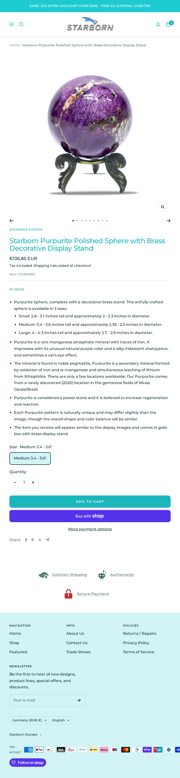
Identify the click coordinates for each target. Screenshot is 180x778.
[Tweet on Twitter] (40, 540)
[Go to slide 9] (107, 220)
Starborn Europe (26, 229)
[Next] (169, 220)
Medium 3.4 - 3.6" (30, 458)
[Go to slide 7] (98, 220)
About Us (75, 633)
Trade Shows (78, 652)
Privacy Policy (136, 643)
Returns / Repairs (139, 633)
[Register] (79, 700)
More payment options (90, 529)
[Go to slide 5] (90, 220)
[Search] (21, 24)
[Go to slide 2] (77, 220)
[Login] (158, 24)
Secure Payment (93, 594)
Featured (18, 652)
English (58, 720)
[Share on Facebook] (26, 540)
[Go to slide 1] (73, 220)
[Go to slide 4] (85, 220)
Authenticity (122, 574)
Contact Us (76, 643)
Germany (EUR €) (27, 720)
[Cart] (168, 24)
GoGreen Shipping (69, 574)
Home (14, 45)
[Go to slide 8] (102, 220)
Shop (14, 643)
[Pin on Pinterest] (32, 540)
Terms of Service (138, 652)
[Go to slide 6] (94, 220)
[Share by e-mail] (47, 539)
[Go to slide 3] (81, 220)
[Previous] (11, 220)
